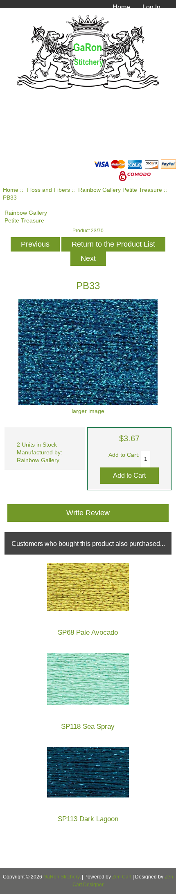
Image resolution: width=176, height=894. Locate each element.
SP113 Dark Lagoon (88, 819)
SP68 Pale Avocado (88, 632)
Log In (151, 7)
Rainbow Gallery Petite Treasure (120, 190)
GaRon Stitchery (61, 877)
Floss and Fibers (48, 190)
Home (121, 7)
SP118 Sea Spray (88, 726)
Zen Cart (121, 877)
